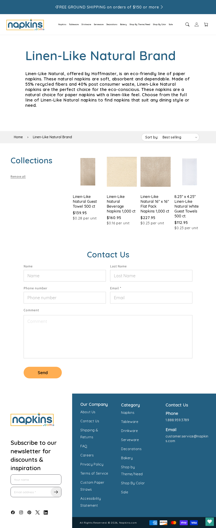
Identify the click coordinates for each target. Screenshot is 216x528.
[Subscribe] (56, 492)
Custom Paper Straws (92, 485)
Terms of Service (94, 473)
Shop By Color (159, 24)
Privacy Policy (91, 464)
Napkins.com (128, 522)
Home (18, 137)
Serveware (99, 24)
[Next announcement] (161, 7)
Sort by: (151, 137)
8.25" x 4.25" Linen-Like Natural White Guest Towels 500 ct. (186, 206)
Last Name (118, 266)
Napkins (62, 24)
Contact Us (89, 421)
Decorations (111, 24)
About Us (88, 412)
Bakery (123, 24)
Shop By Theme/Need (140, 24)
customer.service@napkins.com (187, 438)
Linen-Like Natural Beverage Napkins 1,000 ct (121, 204)
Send (43, 372)
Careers (87, 455)
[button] (61, 24)
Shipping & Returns (89, 433)
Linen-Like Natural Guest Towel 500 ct (85, 201)
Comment (31, 310)
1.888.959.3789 (177, 420)
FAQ (83, 446)
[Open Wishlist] (209, 521)
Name (28, 266)
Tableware (74, 24)
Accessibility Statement (90, 502)
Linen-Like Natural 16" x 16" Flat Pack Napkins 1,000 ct (154, 204)
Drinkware (86, 24)
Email (116, 288)
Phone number (35, 288)
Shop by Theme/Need (132, 470)
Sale (171, 24)
